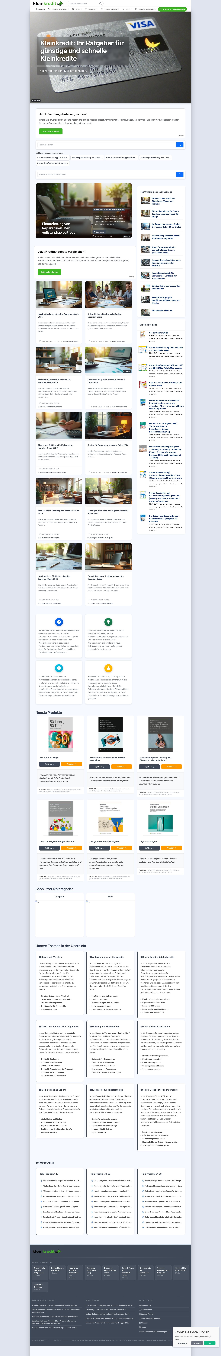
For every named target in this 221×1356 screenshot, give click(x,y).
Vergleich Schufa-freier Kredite (54, 1126)
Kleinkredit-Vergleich (119, 407)
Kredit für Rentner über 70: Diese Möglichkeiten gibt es (54, 1305)
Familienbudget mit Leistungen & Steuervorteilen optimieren (156, 758)
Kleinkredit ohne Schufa (53, 1090)
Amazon (70, 764)
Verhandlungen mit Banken (153, 1139)
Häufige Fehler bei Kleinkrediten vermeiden (160, 1142)
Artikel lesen (99, 232)
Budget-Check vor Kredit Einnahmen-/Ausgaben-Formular (163, 201)
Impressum (146, 1305)
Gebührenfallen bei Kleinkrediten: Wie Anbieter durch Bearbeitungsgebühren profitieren (54, 1322)
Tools (143, 1327)
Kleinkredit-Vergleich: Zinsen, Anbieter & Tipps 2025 (107, 1323)
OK (210, 1343)
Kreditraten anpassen (151, 1062)
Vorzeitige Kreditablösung (153, 1066)
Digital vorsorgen (148, 841)
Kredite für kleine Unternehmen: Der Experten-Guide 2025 (109, 1318)
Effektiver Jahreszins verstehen (155, 1135)
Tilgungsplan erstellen (151, 1069)
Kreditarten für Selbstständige (104, 1126)
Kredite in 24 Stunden (151, 1006)
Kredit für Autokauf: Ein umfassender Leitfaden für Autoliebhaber (164, 276)
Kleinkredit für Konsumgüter (49, 538)
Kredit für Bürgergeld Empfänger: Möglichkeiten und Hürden (166, 300)
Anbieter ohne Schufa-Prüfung (53, 1122)
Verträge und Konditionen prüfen (155, 1145)
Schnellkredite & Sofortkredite (158, 957)
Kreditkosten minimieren (152, 1132)
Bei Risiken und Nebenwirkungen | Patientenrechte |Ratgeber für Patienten (164, 519)
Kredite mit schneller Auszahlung (156, 999)
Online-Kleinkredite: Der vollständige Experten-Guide (107, 1314)
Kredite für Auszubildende (51, 1062)
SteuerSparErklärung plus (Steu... (52, 157)
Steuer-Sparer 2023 (158, 333)
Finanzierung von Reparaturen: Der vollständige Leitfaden (109, 1305)
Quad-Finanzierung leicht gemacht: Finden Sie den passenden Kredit (163, 250)
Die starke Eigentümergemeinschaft (57, 841)
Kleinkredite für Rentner (50, 1066)
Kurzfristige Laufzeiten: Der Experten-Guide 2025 (106, 1310)
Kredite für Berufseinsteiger (52, 1072)
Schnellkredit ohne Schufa (153, 1013)
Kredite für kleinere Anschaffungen (106, 1072)
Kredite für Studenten (119, 472)
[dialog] (196, 1337)
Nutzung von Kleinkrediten (105, 1026)
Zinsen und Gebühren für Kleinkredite (53, 472)
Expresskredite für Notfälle (153, 1002)
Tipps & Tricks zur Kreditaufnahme (101, 603)
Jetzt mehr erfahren (50, 131)
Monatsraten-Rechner (162, 310)
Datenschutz (146, 1310)
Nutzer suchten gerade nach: (50, 153)
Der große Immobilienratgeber (104, 841)
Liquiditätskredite (99, 1132)
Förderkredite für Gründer (102, 1129)
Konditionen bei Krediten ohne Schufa (56, 1129)
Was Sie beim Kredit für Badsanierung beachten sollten (54, 1328)
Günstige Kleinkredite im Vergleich (101, 538)
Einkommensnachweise (101, 1006)
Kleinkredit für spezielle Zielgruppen (60, 1026)
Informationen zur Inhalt (151, 1318)
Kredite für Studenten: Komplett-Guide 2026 (107, 445)
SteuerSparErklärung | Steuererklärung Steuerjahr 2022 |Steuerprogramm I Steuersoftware (165, 475)
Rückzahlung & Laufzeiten (156, 1026)
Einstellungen (182, 1343)
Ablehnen (197, 1343)
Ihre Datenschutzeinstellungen (154, 1332)
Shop (49, 764)
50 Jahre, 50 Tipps (49, 757)
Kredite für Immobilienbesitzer (53, 1076)
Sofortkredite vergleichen (51, 1003)
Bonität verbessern (49, 1132)
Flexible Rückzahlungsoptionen (155, 1056)
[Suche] (100, 3)
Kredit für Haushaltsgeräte (103, 1062)
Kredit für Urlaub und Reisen (103, 1066)
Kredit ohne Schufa (99, 999)
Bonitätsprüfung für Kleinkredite (105, 996)
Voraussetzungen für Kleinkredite (105, 1003)
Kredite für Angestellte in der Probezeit (57, 1069)
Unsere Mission (147, 1314)
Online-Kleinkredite (118, 341)
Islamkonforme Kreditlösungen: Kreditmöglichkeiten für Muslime (166, 263)
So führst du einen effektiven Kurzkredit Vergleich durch (55, 1316)
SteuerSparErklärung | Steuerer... (52, 163)
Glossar (144, 1323)
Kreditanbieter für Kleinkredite (50, 603)
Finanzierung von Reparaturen (104, 1069)
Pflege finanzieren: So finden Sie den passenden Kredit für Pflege (165, 214)
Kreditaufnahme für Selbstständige (106, 1009)
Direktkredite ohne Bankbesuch (155, 1009)
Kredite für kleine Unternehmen (51, 407)
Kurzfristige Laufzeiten (70, 341)
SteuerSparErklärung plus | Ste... (156, 157)
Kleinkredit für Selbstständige (107, 1090)
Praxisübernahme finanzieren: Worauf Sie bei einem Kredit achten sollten (56, 1311)
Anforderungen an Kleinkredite (108, 957)
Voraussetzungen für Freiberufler (105, 1122)
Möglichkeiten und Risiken (51, 1119)
